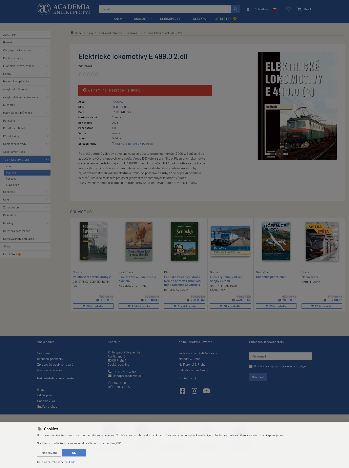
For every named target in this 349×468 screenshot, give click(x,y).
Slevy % (199, 18)
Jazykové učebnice (15, 89)
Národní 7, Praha (189, 359)
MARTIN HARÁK (219, 285)
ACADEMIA (10, 34)
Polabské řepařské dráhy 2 (92, 277)
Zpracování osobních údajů (55, 364)
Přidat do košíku (95, 306)
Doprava (11, 172)
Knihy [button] (118, 18)
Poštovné (43, 353)
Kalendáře (9, 215)
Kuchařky (9, 104)
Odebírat (258, 377)
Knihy (90, 33)
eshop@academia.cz (127, 376)
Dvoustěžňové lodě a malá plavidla (137, 279)
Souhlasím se (280, 366)
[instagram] (194, 391)
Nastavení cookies (49, 370)
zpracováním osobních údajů (288, 366)
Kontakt (114, 342)
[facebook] (183, 391)
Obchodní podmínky (50, 359)
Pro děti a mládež (14, 128)
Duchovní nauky (13, 58)
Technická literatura (16, 159)
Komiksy (8, 223)
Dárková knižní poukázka (18, 238)
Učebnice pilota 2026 (271, 277)
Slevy (6, 246)
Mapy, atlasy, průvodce (17, 112)
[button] (276, 9)
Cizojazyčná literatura (17, 50)
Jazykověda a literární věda (20, 97)
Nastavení (49, 452)
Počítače (11, 178)
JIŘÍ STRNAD (80, 281)
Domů (78, 33)
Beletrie (8, 42)
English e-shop (47, 406)
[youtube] (206, 391)
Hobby (7, 73)
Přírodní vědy (11, 136)
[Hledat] (235, 9)
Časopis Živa (46, 401)
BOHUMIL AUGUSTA (176, 289)
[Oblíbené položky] (288, 9)
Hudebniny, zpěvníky (16, 81)
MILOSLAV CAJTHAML (132, 285)
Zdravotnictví (11, 207)
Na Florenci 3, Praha (192, 364)
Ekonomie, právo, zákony (19, 65)
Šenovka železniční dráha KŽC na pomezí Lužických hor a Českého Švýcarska (182, 280)
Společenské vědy (14, 143)
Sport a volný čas (14, 151)
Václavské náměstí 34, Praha (198, 353)
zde (73, 462)
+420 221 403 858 (124, 371)
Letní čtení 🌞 (225, 18)
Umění (7, 199)
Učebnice (9, 192)
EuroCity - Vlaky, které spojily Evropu (226, 279)
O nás (40, 389)
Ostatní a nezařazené (16, 230)
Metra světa (310, 277)
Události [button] (141, 18)
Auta (8, 166)
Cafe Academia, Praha (193, 370)
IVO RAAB (85, 66)
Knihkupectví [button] (171, 18)
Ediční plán (44, 395)
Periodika (9, 120)
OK (74, 452)
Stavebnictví (13, 184)
